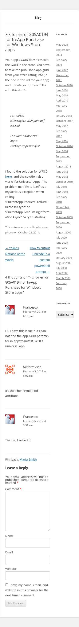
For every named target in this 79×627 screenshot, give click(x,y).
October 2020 (64, 85)
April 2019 (62, 100)
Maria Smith (28, 459)
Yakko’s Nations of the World (15, 254)
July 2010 (61, 187)
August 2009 (63, 232)
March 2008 (63, 278)
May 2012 (62, 176)
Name (9, 536)
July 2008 (61, 268)
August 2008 (63, 263)
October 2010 (64, 182)
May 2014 (62, 151)
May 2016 (62, 141)
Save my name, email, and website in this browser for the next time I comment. (27, 590)
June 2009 (62, 242)
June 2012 (62, 171)
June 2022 (62, 70)
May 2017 (62, 126)
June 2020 (62, 90)
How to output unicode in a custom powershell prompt (40, 260)
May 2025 (62, 45)
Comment (13, 489)
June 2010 (62, 192)
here (8, 176)
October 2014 (64, 146)
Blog (38, 18)
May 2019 (62, 95)
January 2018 (64, 116)
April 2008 (62, 273)
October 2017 (64, 121)
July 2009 (61, 237)
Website (11, 569)
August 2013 (63, 166)
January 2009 (64, 258)
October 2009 (64, 217)
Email (9, 552)
